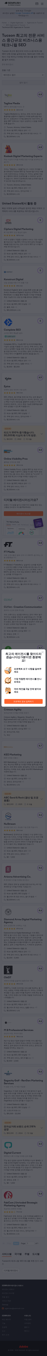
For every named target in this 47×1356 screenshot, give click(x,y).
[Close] (43, 652)
